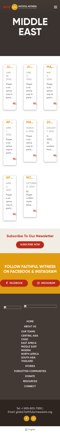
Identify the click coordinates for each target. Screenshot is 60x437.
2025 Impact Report (50, 123)
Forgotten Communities (30, 371)
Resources (30, 381)
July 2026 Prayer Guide (9, 67)
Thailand (27, 361)
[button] (55, 7)
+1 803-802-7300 (31, 408)
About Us (30, 326)
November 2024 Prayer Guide (29, 178)
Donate (30, 376)
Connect (30, 386)
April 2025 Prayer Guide (9, 178)
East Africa (28, 343)
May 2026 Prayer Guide (50, 67)
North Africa (30, 354)
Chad (24, 339)
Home (30, 321)
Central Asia (29, 336)
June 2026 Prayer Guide (29, 67)
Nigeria (26, 350)
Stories (30, 366)
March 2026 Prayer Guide (29, 123)
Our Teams (28, 331)
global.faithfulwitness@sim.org (34, 411)
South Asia (28, 357)
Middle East (29, 347)
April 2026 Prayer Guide (9, 123)
